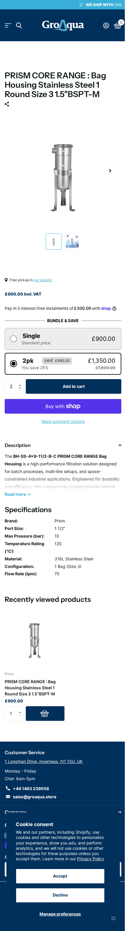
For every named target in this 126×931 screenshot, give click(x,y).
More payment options (63, 421)
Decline (60, 894)
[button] (63, 339)
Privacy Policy (90, 858)
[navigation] (54, 242)
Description (18, 445)
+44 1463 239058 (31, 788)
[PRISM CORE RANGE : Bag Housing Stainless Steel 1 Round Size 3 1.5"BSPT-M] (34, 637)
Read (15, 494)
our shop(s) (43, 280)
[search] (19, 25)
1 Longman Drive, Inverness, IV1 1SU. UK (44, 761)
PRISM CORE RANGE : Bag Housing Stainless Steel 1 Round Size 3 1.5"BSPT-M (30, 687)
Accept (60, 875)
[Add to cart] (45, 713)
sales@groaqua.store (34, 796)
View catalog (8, 25)
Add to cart (74, 386)
